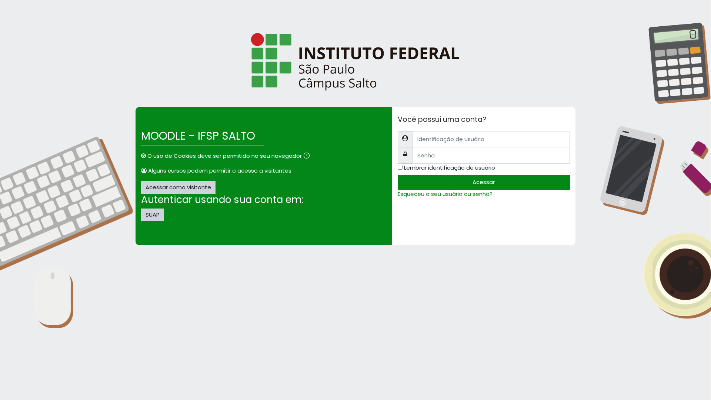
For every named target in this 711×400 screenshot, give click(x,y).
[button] (308, 156)
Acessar (484, 182)
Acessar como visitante (178, 187)
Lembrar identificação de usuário (449, 167)
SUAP (153, 215)
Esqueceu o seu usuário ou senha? (445, 194)
